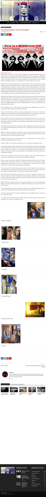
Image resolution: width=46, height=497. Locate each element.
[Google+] (10, 379)
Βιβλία (17, 22)
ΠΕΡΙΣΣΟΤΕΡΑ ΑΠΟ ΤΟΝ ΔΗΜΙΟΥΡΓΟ (17, 384)
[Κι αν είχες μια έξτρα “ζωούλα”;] (41, 389)
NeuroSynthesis (12, 493)
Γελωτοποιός (12, 22)
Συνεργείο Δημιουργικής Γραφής (25, 22)
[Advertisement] (23, 39)
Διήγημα (5, 25)
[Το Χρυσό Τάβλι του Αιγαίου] (23, 389)
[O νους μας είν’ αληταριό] (32, 389)
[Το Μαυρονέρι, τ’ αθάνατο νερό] (14, 389)
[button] (43, 22)
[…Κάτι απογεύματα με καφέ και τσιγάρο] (5, 389)
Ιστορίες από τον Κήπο (8, 27)
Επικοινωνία (34, 22)
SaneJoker (4, 31)
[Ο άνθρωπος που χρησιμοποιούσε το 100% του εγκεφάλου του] (18, 476)
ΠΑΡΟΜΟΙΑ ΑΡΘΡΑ (5, 384)
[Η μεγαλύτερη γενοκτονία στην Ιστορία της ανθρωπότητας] (18, 483)
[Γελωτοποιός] (23, 10)
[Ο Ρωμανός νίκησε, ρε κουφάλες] (18, 472)
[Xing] (12, 379)
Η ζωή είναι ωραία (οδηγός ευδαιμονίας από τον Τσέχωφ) (35, 366)
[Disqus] (23, 415)
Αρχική (8, 22)
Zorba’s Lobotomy (4, 365)
